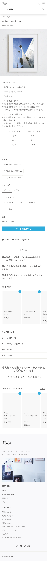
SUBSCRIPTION (8, 494)
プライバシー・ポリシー (10, 530)
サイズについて (8, 332)
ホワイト (17, 190)
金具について (7, 350)
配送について (7, 355)
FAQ (3, 502)
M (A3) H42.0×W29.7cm (12, 171)
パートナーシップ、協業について (13, 526)
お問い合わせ (6, 523)
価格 (3, 217)
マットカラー (7, 185)
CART (4, 491)
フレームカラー (8, 197)
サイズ (4, 159)
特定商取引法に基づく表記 (11, 537)
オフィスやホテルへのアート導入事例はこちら (23, 377)
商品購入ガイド (7, 516)
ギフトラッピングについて (12, 344)
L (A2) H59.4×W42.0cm (12, 178)
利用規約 (5, 534)
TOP (3, 17)
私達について (6, 512)
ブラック (6, 190)
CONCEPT (6, 498)
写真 (8, 17)
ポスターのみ (8, 202)
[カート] (39, 3)
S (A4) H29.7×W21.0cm (12, 164)
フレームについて (9, 338)
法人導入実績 (6, 519)
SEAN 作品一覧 (8, 25)
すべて (42, 389)
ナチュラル (7, 209)
